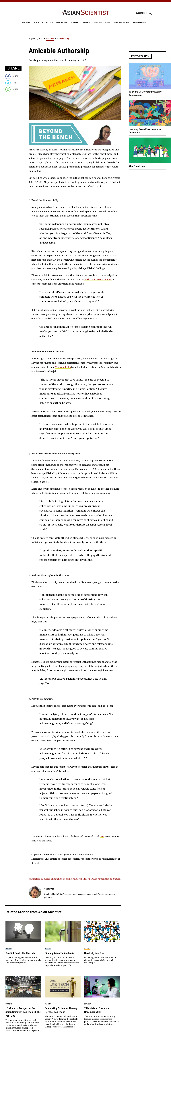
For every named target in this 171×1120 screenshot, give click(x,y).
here (102, 836)
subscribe (140, 13)
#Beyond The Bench (51, 878)
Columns (50, 39)
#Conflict (67, 878)
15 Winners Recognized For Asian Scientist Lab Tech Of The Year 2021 (23, 1012)
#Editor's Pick (80, 878)
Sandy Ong (64, 39)
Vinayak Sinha (63, 367)
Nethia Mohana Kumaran (97, 279)
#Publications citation (109, 878)
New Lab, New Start (95, 953)
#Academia (34, 878)
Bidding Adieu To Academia (59, 953)
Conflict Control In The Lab (20, 953)
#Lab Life (92, 878)
